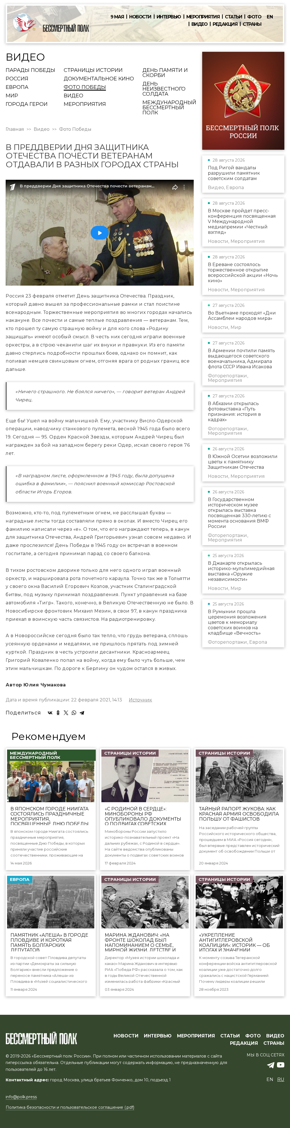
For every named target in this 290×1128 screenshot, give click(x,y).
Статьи (233, 17)
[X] (66, 712)
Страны (252, 24)
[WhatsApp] (74, 712)
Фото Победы (85, 87)
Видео (199, 24)
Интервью (169, 17)
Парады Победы (30, 70)
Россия (17, 79)
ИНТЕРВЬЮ (158, 1036)
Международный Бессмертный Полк (169, 108)
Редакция (225, 24)
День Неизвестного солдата (163, 89)
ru (280, 1079)
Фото (254, 17)
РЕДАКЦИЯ (244, 1043)
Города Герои (27, 104)
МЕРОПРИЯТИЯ (196, 1036)
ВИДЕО (275, 1036)
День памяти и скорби (165, 73)
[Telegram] (81, 712)
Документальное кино (99, 79)
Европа (17, 87)
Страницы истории (93, 70)
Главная (15, 129)
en (270, 17)
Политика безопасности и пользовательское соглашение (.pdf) (70, 1107)
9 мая (117, 17)
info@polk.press (21, 1096)
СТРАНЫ (273, 1043)
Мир (12, 96)
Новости (140, 17)
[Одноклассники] (58, 712)
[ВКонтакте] (50, 712)
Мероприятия (203, 17)
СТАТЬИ (230, 1036)
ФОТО (253, 1036)
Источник (140, 700)
